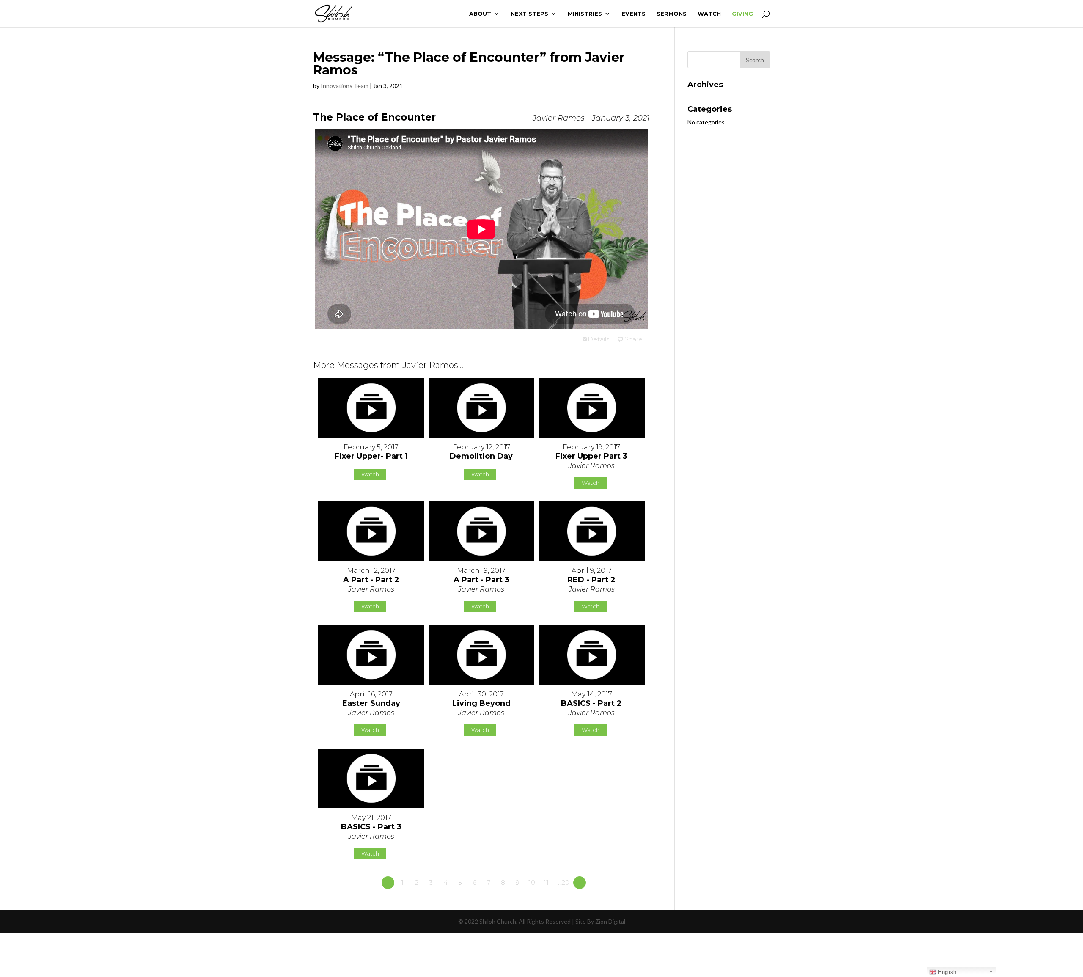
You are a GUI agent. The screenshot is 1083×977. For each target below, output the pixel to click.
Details (598, 339)
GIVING (742, 14)
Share (633, 339)
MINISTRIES (585, 14)
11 (546, 882)
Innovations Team (344, 85)
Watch (370, 474)
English (946, 972)
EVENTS (633, 14)
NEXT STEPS (529, 14)
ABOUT (480, 14)
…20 (563, 882)
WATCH (709, 14)
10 (531, 882)
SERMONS (672, 14)
